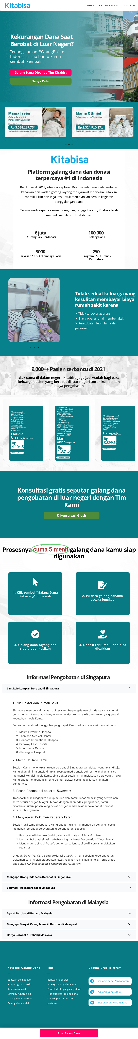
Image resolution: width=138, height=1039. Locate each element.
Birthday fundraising (19, 993)
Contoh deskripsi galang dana (64, 989)
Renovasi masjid (17, 989)
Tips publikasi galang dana (62, 993)
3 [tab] (38, 347)
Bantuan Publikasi (57, 979)
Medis (90, 5)
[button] (5, 123)
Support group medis (20, 984)
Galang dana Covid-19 (20, 998)
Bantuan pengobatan (19, 979)
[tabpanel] (34, 310)
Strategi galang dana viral (61, 984)
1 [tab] (30, 347)
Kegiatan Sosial (109, 5)
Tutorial (129, 5)
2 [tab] (34, 347)
